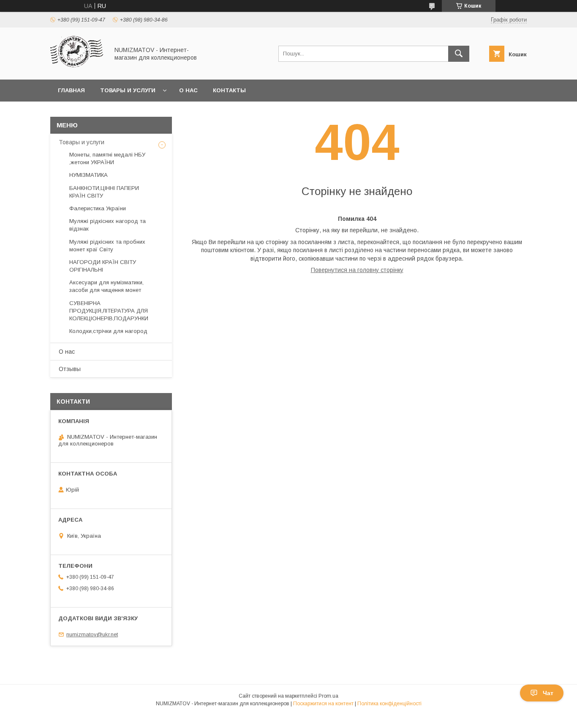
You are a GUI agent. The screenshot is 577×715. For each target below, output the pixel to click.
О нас (188, 90)
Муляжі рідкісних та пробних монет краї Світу (107, 246)
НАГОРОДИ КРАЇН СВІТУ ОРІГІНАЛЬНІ (102, 266)
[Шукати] (458, 54)
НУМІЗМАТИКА (88, 175)
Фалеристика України (97, 208)
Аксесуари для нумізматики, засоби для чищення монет (106, 286)
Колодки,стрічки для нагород (108, 331)
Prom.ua (328, 696)
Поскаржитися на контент (323, 704)
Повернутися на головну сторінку (357, 270)
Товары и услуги (127, 90)
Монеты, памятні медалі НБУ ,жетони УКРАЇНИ (107, 158)
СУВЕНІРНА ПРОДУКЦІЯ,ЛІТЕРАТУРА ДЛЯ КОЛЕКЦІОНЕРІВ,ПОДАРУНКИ (108, 311)
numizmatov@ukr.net (92, 634)
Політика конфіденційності (389, 704)
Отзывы (70, 369)
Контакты (229, 90)
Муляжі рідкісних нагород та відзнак (107, 225)
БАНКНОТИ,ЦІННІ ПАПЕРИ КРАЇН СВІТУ (104, 192)
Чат (548, 693)
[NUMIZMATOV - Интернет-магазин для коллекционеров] (77, 68)
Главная (71, 90)
